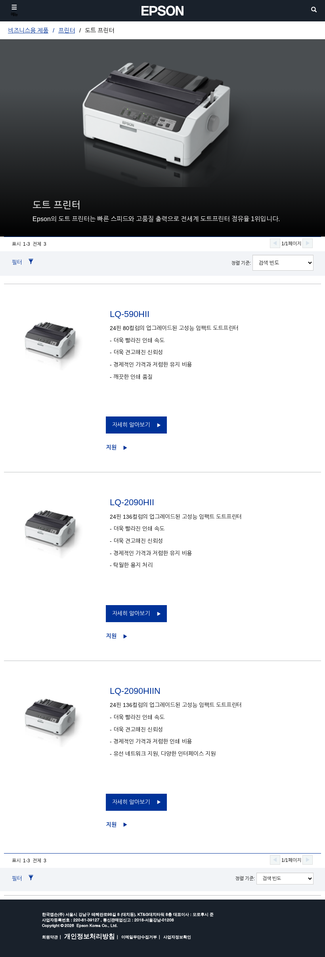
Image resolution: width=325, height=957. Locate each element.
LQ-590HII (129, 314)
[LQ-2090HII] (57, 528)
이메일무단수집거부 (139, 936)
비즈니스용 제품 (28, 30)
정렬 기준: (241, 263)
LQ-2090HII (132, 502)
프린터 (66, 30)
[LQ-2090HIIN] (57, 717)
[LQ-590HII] (57, 340)
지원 (111, 447)
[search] (314, 10)
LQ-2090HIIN (135, 691)
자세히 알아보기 (131, 425)
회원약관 (50, 936)
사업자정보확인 (177, 936)
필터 (17, 262)
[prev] (275, 243)
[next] (307, 243)
